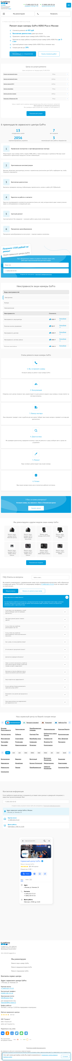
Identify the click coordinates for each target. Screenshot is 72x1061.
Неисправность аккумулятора (13, 319)
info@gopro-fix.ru (7, 998)
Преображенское (35, 767)
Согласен (65, 1056)
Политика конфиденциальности (36, 1048)
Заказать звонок (36, 508)
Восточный (33, 759)
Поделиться (2, 1033)
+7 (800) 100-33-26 (48, 4)
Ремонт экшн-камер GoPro (20, 963)
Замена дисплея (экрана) (10, 93)
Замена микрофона (8, 89)
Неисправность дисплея (11, 333)
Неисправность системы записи (13, 340)
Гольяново (61, 759)
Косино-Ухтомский (36, 763)
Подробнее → (62, 319)
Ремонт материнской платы (10, 74)
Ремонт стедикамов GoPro (19, 971)
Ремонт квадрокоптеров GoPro (21, 967)
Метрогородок (49, 763)
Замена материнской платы (10, 79)
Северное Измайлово (47, 767)
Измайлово (19, 763)
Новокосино (5, 767)
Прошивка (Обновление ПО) (11, 98)
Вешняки (18, 759)
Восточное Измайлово (47, 759)
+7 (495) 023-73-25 (31, 4)
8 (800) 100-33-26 (7, 993)
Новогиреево (62, 763)
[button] (2, 722)
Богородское (5, 759)
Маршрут (27, 873)
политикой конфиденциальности (43, 274)
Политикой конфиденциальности (52, 805)
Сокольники (5, 772)
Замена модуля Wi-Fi (9, 84)
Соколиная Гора (63, 767)
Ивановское (5, 763)
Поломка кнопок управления (13, 326)
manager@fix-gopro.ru (8, 1002)
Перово (17, 767)
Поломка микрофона (10, 346)
